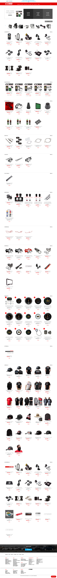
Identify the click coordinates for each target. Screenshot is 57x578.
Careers (6, 571)
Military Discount (23, 572)
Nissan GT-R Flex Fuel (40, 562)
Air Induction (20, 28)
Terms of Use (15, 572)
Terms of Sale (15, 573)
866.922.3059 (10, 1)
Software (29, 4)
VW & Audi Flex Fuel (31, 564)
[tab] (13, 14)
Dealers (25, 4)
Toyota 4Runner (23, 564)
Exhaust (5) (6, 135)
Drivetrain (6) (6, 192)
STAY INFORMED (28, 549)
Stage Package (14, 28)
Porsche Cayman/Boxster (24, 560)
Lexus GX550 (22, 566)
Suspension (48, 28)
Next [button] (52, 25)
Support (35, 4)
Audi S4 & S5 (30, 562)
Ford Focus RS (15, 564)
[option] (9, 26)
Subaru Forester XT (8, 560)
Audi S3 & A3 (30, 563)
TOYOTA (22, 562)
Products (19, 4)
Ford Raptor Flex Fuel (16, 562)
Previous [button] (5, 25)
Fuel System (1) (6, 173)
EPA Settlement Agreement (15, 571)
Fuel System (36, 28)
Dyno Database (7, 572)
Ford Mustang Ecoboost (16, 560)
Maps (22, 4)
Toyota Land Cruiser (24, 563)
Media (39, 4)
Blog (32, 4)
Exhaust (26, 28)
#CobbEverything (7, 573)
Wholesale (22, 573)
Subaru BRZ (6, 562)
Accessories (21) (7, 462)
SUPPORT (7, 1)
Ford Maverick (15, 563)
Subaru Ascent (7, 563)
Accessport (9, 28)
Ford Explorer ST (15, 565)
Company (6, 570)
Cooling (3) (6, 154)
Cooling (31, 28)
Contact (22, 570)
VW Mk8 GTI (30, 560)
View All (51, 135)
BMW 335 (38, 563)
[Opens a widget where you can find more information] (53, 577)
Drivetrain (42, 28)
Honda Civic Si (38, 560)
